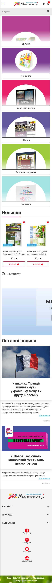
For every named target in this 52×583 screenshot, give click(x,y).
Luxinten (33, 581)
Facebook (27, 533)
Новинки (11, 212)
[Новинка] (14, 248)
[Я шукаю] (48, 11)
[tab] (11, 213)
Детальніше (44, 415)
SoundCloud (27, 561)
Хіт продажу (11, 273)
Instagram (27, 542)
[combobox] (26, 11)
